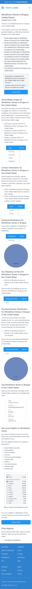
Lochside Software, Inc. (9, 585)
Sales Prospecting (7, 550)
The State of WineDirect (12, 540)
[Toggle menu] (29, 7)
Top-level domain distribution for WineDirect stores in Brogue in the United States (15, 63)
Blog (18, 561)
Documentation (6, 574)
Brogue (10, 412)
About (19, 550)
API (2, 561)
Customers (21, 557)
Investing (4, 554)
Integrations (5, 557)
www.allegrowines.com (16, 407)
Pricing (3, 570)
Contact (20, 554)
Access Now (16, 92)
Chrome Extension (21, 2)
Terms (19, 574)
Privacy (19, 570)
